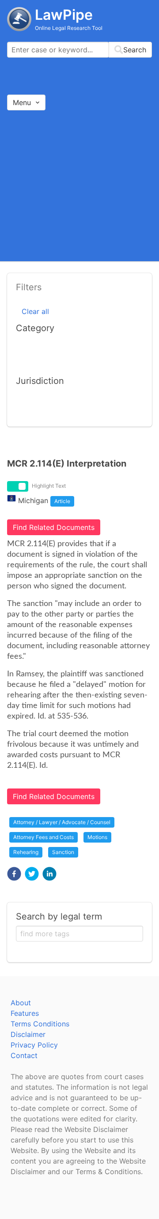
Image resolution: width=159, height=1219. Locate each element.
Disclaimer (28, 1034)
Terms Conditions (40, 1023)
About (21, 1002)
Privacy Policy (34, 1044)
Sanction (63, 852)
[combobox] (79, 50)
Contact (24, 1055)
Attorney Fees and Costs (43, 837)
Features (25, 1013)
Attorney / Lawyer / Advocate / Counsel (61, 822)
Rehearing (25, 852)
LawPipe (64, 14)
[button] (14, 874)
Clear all (35, 311)
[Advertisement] (79, 185)
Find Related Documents (54, 527)
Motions (97, 837)
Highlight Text (49, 485)
